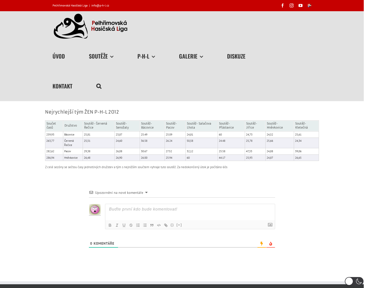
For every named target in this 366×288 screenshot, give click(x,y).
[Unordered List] (144, 225)
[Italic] (117, 225)
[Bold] (110, 225)
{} (172, 225)
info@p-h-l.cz (100, 5)
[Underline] (124, 225)
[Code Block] (158, 225)
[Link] (165, 225)
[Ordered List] (137, 225)
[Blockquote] (151, 225)
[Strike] (130, 225)
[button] (98, 86)
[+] (179, 225)
